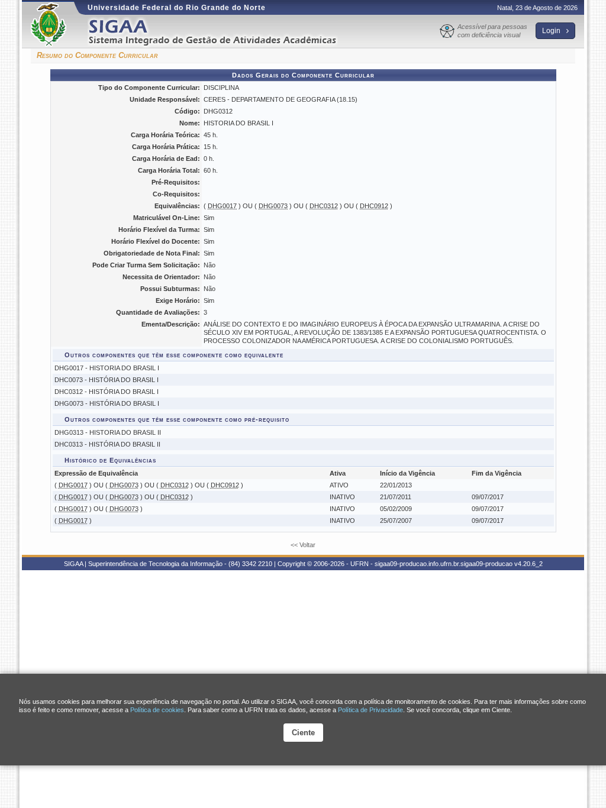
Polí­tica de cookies (157, 709)
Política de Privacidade (370, 709)
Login (552, 31)
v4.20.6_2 (528, 563)
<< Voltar (303, 544)
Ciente (303, 732)
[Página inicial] (221, 31)
